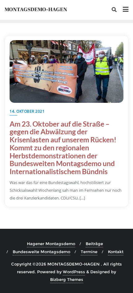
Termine (89, 251)
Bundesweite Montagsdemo (41, 251)
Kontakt (115, 251)
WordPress (74, 271)
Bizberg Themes (66, 279)
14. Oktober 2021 (27, 111)
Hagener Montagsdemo (51, 243)
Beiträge (94, 243)
